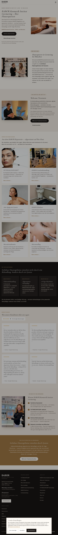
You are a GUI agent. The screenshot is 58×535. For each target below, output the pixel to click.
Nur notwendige (12, 530)
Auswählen (22, 530)
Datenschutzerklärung (15, 526)
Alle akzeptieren (31, 530)
